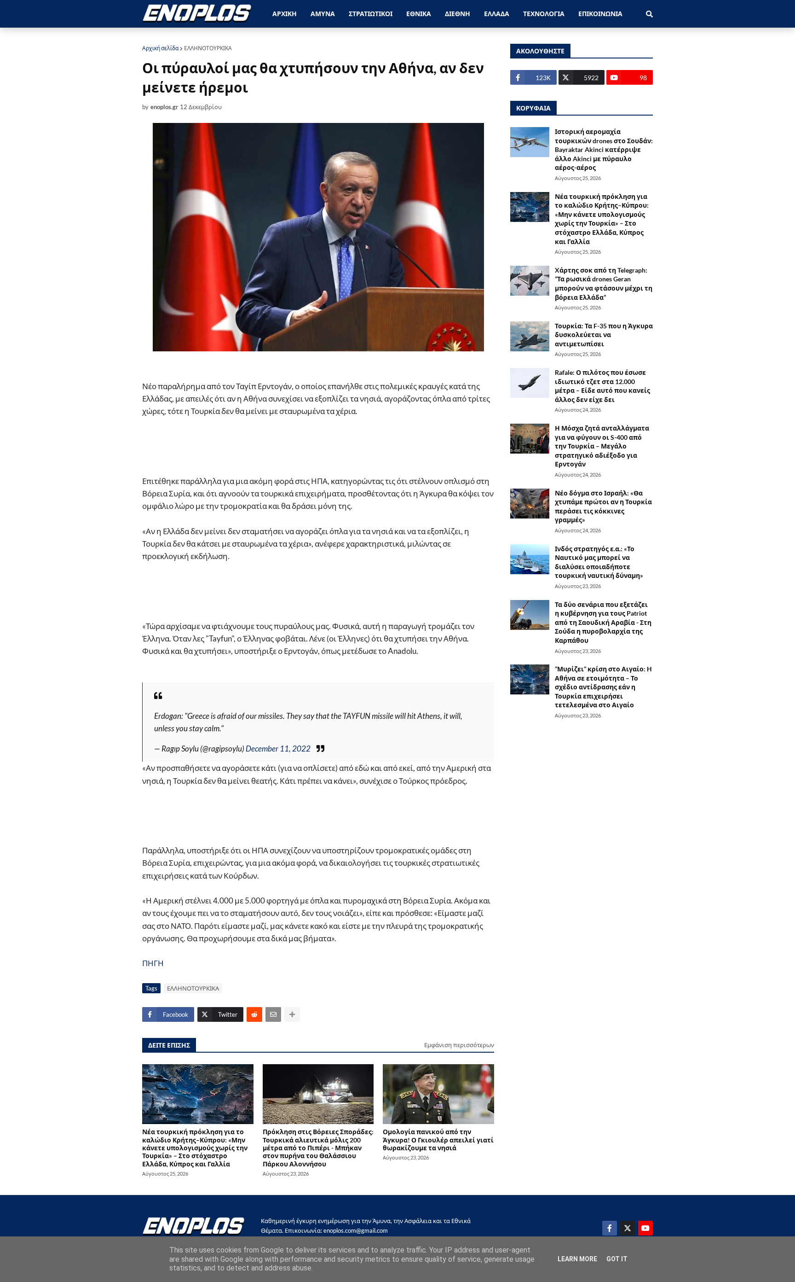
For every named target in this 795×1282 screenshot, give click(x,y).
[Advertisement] (312, 451)
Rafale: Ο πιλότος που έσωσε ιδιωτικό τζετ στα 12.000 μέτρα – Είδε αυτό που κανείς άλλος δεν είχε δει (602, 385)
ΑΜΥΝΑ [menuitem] (323, 13)
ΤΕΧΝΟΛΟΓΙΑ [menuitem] (544, 13)
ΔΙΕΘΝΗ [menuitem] (457, 13)
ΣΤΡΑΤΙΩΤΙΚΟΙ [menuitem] (370, 13)
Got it (617, 1259)
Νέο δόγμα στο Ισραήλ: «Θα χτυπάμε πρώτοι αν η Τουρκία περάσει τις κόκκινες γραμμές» (603, 506)
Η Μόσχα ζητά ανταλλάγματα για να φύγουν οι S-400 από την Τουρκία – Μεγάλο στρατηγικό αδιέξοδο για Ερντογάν (602, 446)
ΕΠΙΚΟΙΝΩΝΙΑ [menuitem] (600, 13)
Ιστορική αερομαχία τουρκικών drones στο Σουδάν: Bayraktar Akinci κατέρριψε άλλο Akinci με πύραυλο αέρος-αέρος (604, 149)
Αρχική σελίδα (160, 48)
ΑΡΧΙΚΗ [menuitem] (284, 13)
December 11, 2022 (278, 748)
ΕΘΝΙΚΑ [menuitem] (418, 13)
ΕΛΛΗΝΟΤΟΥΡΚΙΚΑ (208, 48)
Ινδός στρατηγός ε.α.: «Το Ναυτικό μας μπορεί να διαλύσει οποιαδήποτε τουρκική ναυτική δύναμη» (599, 562)
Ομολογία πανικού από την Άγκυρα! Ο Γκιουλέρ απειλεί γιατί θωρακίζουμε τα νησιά (438, 1140)
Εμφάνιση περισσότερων (459, 1045)
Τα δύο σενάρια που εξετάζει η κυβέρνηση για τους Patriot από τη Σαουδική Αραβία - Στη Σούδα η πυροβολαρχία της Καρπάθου (603, 622)
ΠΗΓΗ (153, 963)
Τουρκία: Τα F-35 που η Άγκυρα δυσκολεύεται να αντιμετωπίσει (604, 335)
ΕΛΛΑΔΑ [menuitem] (496, 13)
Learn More (577, 1259)
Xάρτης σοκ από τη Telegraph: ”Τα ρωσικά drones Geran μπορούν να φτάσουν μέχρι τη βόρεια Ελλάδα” (603, 283)
